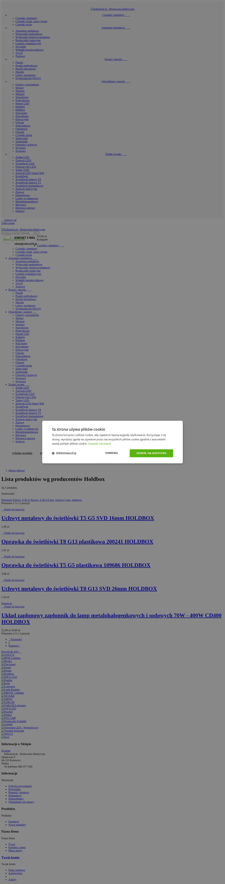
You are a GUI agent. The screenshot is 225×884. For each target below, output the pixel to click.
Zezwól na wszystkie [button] (151, 453)
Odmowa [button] (111, 453)
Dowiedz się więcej (99, 443)
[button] (64, 453)
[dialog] (112, 442)
